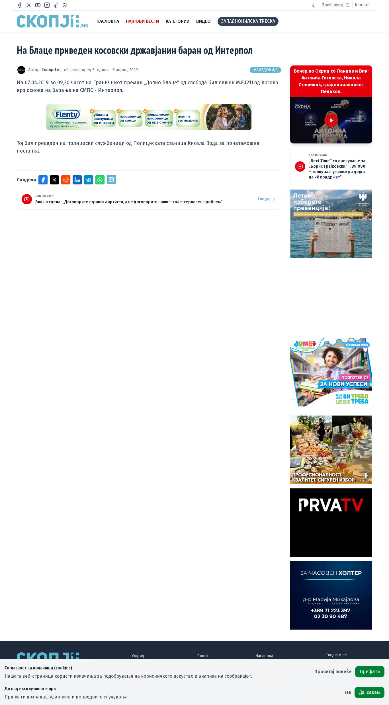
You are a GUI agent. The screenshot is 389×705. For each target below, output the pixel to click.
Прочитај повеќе (333, 671)
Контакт (362, 5)
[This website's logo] (53, 21)
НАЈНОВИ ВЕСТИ (142, 21)
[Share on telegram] (88, 179)
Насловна (264, 655)
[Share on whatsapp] (100, 179)
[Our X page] (29, 5)
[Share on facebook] (43, 179)
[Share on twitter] (54, 179)
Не (348, 692)
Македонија (265, 69)
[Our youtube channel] (38, 5)
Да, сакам (369, 692)
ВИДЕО (203, 21)
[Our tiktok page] (56, 5)
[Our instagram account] (47, 5)
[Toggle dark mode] (314, 5)
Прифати (370, 671)
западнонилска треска (248, 21)
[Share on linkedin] (77, 179)
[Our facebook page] (19, 5)
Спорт (203, 655)
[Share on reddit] (65, 179)
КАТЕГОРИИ (177, 21)
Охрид (138, 655)
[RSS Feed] (65, 5)
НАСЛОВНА (108, 21)
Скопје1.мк (52, 69)
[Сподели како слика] (111, 179)
